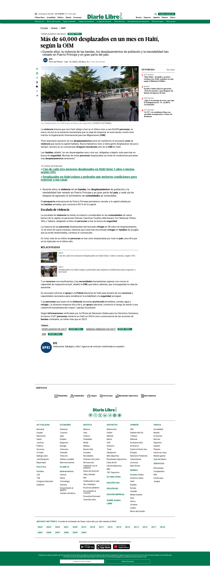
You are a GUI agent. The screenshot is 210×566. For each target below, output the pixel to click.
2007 (57, 532)
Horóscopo (158, 478)
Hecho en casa (160, 452)
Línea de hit (112, 462)
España (133, 485)
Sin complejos (89, 484)
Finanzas (64, 429)
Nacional (40, 429)
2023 (48, 527)
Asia (132, 498)
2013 (136, 527)
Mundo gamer (160, 456)
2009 (40, 532)
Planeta (165, 17)
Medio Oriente (136, 495)
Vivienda (63, 452)
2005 (75, 532)
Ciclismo (110, 446)
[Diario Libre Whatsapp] (119, 415)
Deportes (147, 17)
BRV (108, 469)
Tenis (109, 449)
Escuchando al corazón (89, 492)
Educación (41, 436)
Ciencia (63, 475)
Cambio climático (67, 493)
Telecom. (64, 456)
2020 (75, 527)
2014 (127, 527)
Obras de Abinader (172, 21)
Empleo (63, 439)
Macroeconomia (67, 462)
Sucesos (40, 449)
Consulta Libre (89, 500)
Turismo (63, 433)
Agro (62, 436)
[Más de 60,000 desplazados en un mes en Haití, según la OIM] (37, 73)
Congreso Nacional (45, 481)
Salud (39, 439)
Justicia (40, 443)
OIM (44, 334)
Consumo (64, 449)
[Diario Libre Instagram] (95, 415)
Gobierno (40, 485)
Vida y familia (89, 474)
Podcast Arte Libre (91, 459)
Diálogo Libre (42, 456)
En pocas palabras (91, 488)
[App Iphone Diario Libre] (104, 546)
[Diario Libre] (105, 15)
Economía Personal (91, 496)
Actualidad (51, 17)
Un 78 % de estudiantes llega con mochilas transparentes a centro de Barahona (158, 114)
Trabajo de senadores (86, 21)
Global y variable (67, 459)
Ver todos (171, 70)
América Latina (136, 478)
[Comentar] (37, 87)
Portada (44, 28)
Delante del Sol (136, 433)
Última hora (114, 477)
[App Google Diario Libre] (87, 546)
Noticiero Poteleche (138, 456)
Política (60, 17)
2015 (118, 527)
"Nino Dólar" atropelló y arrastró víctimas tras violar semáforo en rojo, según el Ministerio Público (159, 79)
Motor (109, 439)
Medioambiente (67, 471)
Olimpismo (111, 452)
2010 (162, 527)
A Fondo (40, 452)
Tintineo (133, 436)
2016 (110, 527)
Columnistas (135, 459)
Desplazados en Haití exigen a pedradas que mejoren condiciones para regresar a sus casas (89, 179)
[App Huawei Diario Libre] (121, 546)
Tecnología (65, 481)
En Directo (134, 446)
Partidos (40, 471)
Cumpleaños (159, 471)
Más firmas (135, 466)
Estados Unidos (137, 475)
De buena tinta (136, 443)
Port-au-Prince (55, 61)
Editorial (133, 439)
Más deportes (113, 456)
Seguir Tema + (74, 34)
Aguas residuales (69, 21)
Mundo (68, 17)
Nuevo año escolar (53, 21)
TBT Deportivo (113, 472)
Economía (77, 17)
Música (86, 429)
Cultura (86, 436)
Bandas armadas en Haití (101, 329)
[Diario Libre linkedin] (105, 415)
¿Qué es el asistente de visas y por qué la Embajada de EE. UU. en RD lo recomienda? (159, 103)
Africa (132, 501)
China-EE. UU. (39, 21)
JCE (38, 475)
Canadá (133, 491)
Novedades (88, 456)
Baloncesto (112, 429)
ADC (132, 429)
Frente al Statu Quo (138, 449)
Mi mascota (88, 462)
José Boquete (43, 459)
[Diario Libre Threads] (115, 415)
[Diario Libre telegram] (110, 415)
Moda (85, 443)
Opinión (156, 17)
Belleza (86, 446)
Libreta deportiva (114, 466)
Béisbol (110, 436)
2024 (40, 527)
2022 (57, 527)
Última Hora (40, 17)
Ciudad (40, 433)
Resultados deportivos (117, 459)
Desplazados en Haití (54, 329)
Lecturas (134, 462)
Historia (63, 485)
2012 (145, 527)
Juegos (157, 481)
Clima (62, 478)
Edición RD (112, 488)
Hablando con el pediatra (90, 467)
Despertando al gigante (66, 489)
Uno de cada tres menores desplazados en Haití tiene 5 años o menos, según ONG (88, 171)
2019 (83, 527)
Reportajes (41, 462)
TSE (38, 478)
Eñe (84, 478)
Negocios (64, 443)
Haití (60, 253)
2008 (48, 532)
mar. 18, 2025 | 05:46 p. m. (76, 61)
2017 (101, 527)
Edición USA (149, 98)
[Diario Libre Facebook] (91, 415)
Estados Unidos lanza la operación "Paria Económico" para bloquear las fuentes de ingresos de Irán (158, 91)
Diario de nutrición (91, 471)
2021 (66, 527)
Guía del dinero (160, 459)
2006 (66, 532)
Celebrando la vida (91, 481)
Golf (108, 443)
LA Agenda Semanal (104, 21)
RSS (155, 475)
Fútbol (109, 433)
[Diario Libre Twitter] (100, 415)
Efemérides (159, 468)
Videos (172, 17)
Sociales (87, 452)
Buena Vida (88, 449)
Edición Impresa (115, 494)
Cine (85, 433)
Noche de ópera (157, 21)
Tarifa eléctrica (119, 21)
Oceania (133, 505)
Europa (133, 488)
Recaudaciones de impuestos (138, 21)
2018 (92, 527)
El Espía (133, 452)
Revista (139, 17)
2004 (83, 532)
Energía (63, 446)
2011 (153, 527)
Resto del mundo (137, 511)
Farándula (87, 439)
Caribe (133, 508)
